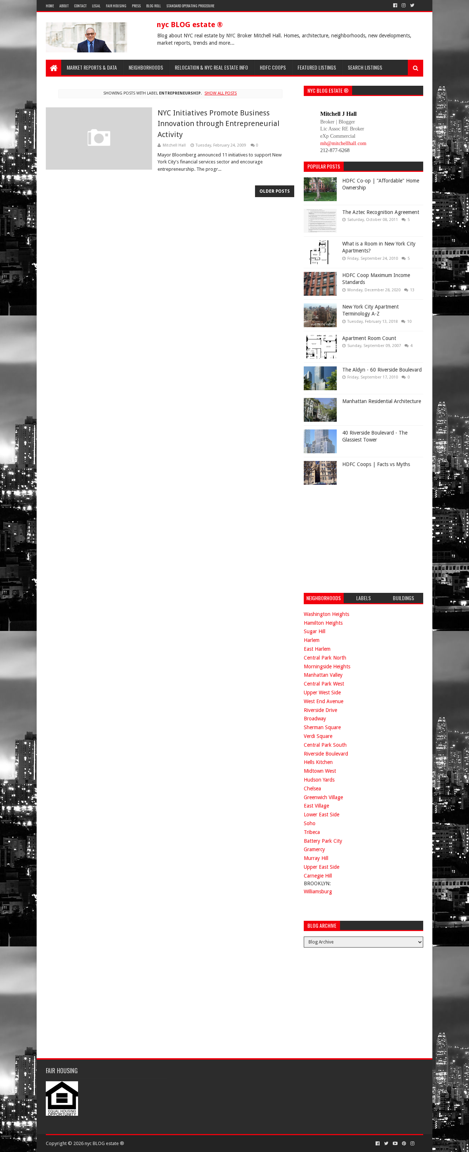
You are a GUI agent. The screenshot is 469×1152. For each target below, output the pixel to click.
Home (50, 5)
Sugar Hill (314, 631)
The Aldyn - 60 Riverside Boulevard (382, 370)
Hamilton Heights (323, 623)
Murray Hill (316, 858)
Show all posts (220, 93)
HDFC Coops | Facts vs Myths (376, 464)
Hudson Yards (319, 780)
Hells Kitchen (318, 762)
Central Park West (324, 684)
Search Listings (365, 67)
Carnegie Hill (318, 876)
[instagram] (403, 5)
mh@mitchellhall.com (343, 143)
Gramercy (314, 849)
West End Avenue (323, 701)
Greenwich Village (323, 797)
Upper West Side (322, 692)
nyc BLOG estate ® (189, 24)
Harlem (312, 640)
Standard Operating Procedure (190, 5)
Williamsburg (318, 891)
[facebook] (395, 5)
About (64, 5)
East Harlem (317, 649)
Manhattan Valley (323, 675)
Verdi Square (318, 736)
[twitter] (412, 5)
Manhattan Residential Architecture (381, 401)
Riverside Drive (320, 710)
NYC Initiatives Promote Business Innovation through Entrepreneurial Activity (219, 123)
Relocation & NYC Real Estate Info (211, 67)
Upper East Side (321, 867)
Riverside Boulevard (326, 754)
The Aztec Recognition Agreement (380, 212)
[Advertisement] (359, 538)
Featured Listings (317, 67)
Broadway (315, 718)
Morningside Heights (327, 666)
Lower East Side (321, 814)
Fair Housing (116, 5)
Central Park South (325, 745)
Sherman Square (322, 727)
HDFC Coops (273, 67)
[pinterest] (403, 1143)
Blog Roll (153, 5)
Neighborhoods (146, 67)
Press (136, 5)
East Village (316, 806)
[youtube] (395, 1143)
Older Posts (274, 191)
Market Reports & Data (92, 67)
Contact (80, 5)
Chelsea (312, 788)
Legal (96, 5)
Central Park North (325, 658)
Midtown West (320, 771)
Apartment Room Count (369, 338)
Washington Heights (326, 614)
